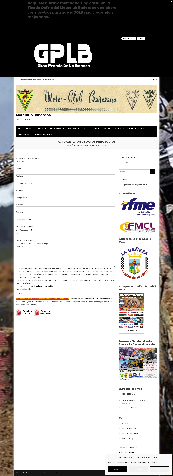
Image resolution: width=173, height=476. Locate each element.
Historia (41, 128)
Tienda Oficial (128, 38)
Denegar (138, 469)
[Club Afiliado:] (138, 207)
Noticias (107, 128)
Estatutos (125, 179)
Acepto (117, 469)
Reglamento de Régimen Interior (135, 185)
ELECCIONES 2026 (129, 394)
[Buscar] (152, 171)
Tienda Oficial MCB (91, 128)
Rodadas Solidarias (42, 134)
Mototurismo (23, 134)
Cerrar (141, 38)
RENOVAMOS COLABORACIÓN (133, 401)
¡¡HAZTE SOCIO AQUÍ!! (130, 157)
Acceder (125, 423)
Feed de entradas (129, 428)
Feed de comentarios (130, 433)
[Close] (171, 2)
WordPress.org (127, 438)
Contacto (126, 162)
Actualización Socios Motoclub (28, 158)
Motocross (72, 128)
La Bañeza (29, 128)
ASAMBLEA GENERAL (129, 407)
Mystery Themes (55, 473)
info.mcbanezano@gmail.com (97, 299)
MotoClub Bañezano (33, 115)
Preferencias (159, 469)
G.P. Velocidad (56, 128)
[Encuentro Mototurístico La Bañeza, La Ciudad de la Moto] (138, 362)
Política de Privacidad (45, 286)
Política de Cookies (127, 452)
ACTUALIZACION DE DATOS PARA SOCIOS (131, 128)
